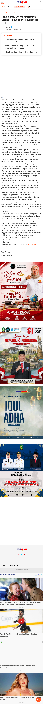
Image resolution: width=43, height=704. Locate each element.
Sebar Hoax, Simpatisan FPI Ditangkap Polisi (21, 52)
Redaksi (4, 559)
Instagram (19, 557)
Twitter (21, 557)
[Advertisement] (21, 75)
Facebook (16, 557)
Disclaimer (25, 562)
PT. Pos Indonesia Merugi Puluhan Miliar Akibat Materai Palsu (19, 41)
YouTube (24, 557)
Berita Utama (8, 7)
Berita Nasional (7, 255)
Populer (31, 7)
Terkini (20, 7)
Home (3, 13)
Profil (23, 559)
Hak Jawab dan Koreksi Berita (10, 565)
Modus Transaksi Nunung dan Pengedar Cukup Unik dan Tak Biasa (19, 47)
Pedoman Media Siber (8, 562)
